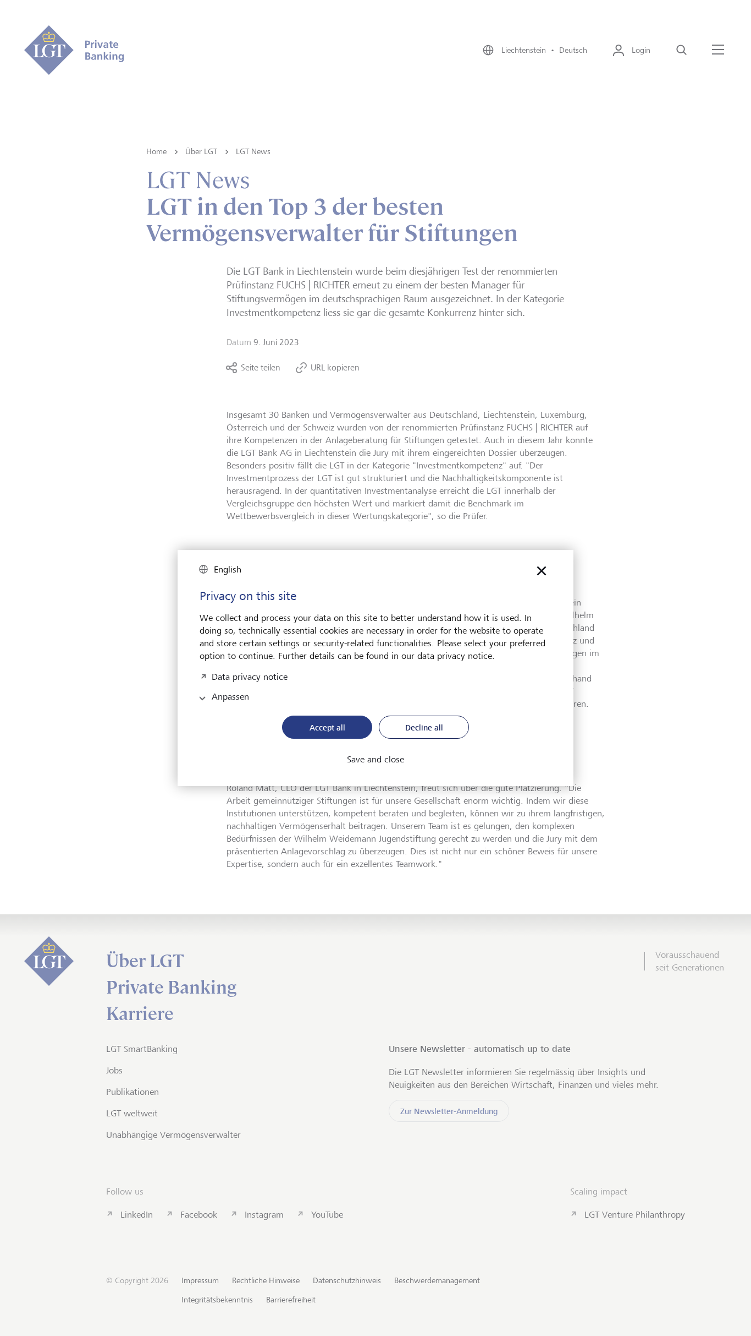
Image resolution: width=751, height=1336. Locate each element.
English (227, 569)
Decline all (424, 727)
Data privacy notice (250, 676)
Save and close (375, 759)
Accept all (327, 727)
